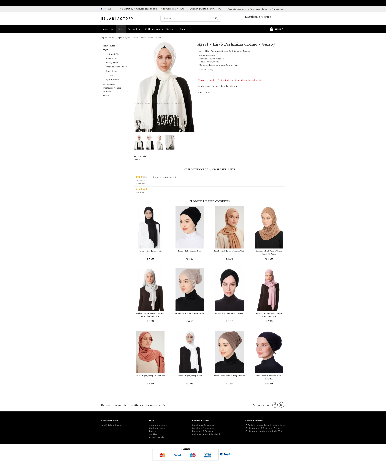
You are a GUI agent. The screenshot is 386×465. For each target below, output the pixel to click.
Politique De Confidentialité (206, 434)
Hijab (119, 29)
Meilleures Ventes (154, 29)
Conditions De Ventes (203, 425)
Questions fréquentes (203, 428)
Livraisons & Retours (202, 431)
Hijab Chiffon (112, 79)
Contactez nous (157, 428)
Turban (109, 75)
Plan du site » (204, 92)
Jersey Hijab (112, 62)
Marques (170, 29)
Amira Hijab (111, 58)
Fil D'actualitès (156, 437)
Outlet (183, 29)
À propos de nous (158, 425)
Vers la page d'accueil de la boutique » (217, 86)
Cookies (153, 434)
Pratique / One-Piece (116, 66)
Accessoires (134, 29)
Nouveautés (108, 29)
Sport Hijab (111, 71)
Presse (152, 431)
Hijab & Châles (113, 54)
